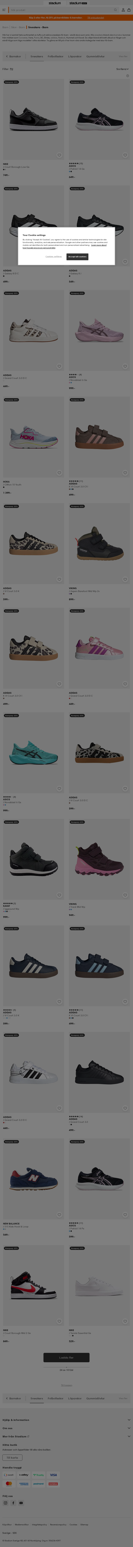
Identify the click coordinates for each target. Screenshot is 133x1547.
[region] (66, 246)
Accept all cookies (77, 257)
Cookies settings (54, 256)
